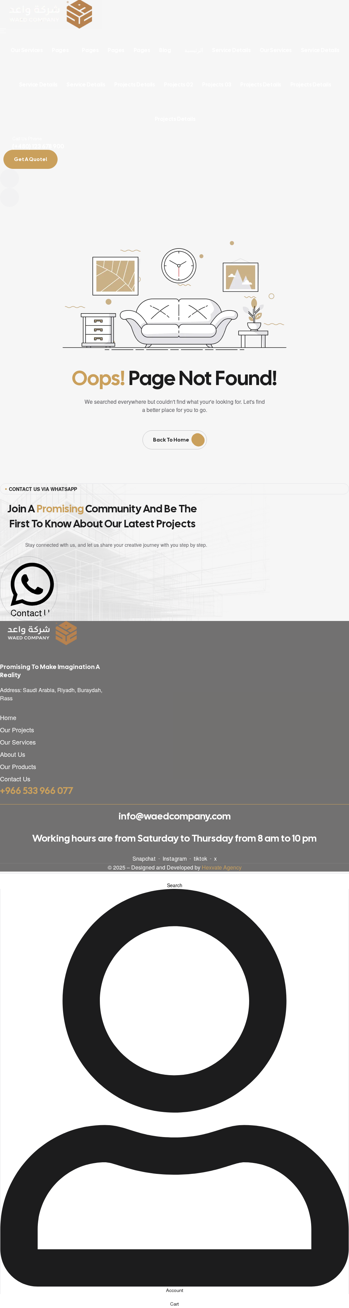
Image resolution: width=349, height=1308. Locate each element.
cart (174, 1304)
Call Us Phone (27, 138)
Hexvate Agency (222, 867)
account (174, 1290)
